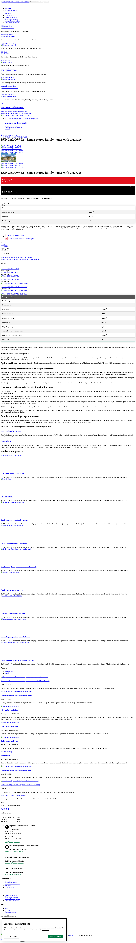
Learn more (45, 930)
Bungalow (8, 14)
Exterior (7, 910)
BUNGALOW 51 (9, 137)
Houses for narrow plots (12, 12)
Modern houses (9, 15)
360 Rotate (4, 245)
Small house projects (11, 19)
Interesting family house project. (13, 473)
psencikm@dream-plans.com (14, 851)
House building (6, 755)
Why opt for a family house (10, 710)
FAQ (2, 103)
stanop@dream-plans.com (13, 874)
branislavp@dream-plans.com (14, 863)
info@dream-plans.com (12, 842)
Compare (5, 246)
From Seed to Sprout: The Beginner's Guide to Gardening (20, 785)
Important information (12, 107)
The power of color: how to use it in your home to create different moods (25, 681)
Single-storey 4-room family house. (14, 520)
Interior (7, 908)
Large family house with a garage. (14, 543)
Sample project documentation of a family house (16, 113)
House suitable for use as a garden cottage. (17, 660)
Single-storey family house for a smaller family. (19, 567)
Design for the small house (9, 726)
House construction (11, 912)
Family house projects (13, 118)
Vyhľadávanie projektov (41, 2)
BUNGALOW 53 (21, 137)
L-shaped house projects (12, 21)
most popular (9, 672)
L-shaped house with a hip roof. (13, 613)
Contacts (7, 129)
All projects (8, 8)
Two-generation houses (12, 17)
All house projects (6, 26)
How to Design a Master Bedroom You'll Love (16, 695)
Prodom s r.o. (73, 935)
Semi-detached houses (12, 23)
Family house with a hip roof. (12, 590)
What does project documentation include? (14, 111)
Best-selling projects (11, 10)
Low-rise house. (7, 497)
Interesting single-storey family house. (15, 637)
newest (7, 673)
